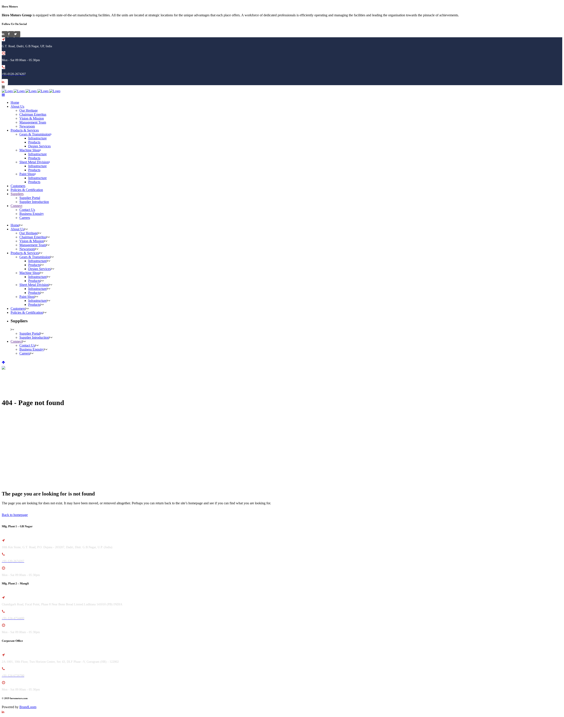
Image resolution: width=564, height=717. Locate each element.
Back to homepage (15, 515)
